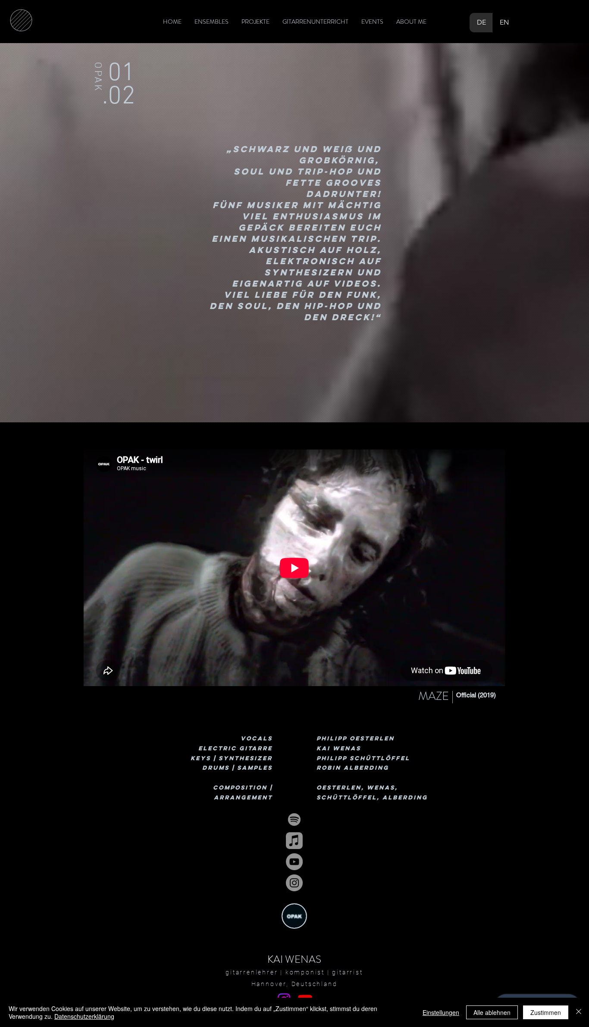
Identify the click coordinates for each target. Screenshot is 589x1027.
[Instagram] (294, 882)
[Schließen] (578, 1012)
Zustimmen (545, 1012)
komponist (305, 972)
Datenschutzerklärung (84, 1016)
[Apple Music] (294, 840)
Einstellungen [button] (441, 1012)
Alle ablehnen (492, 1012)
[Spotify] (294, 819)
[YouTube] (294, 861)
